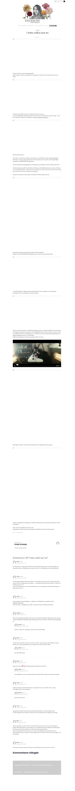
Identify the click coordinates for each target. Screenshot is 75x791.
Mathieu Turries (38, 330)
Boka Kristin (30, 25)
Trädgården (37, 30)
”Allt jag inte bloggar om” (42, 117)
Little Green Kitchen (24, 252)
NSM (50, 330)
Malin (18, 742)
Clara (29, 171)
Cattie (18, 682)
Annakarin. (35, 171)
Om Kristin (24, 25)
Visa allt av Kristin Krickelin (20, 548)
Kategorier (41, 25)
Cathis (18, 576)
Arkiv (36, 25)
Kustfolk (55, 158)
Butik (46, 25)
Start (19, 25)
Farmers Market (23, 159)
